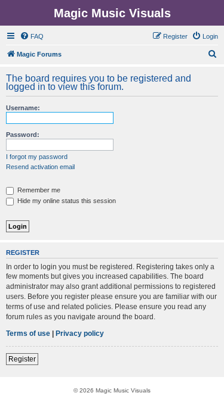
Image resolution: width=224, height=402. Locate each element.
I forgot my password (36, 156)
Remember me (38, 190)
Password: (22, 134)
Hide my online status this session (66, 200)
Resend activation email (40, 166)
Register (22, 359)
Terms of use (28, 333)
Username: (23, 107)
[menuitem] (32, 36)
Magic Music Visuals (112, 13)
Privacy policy (80, 333)
